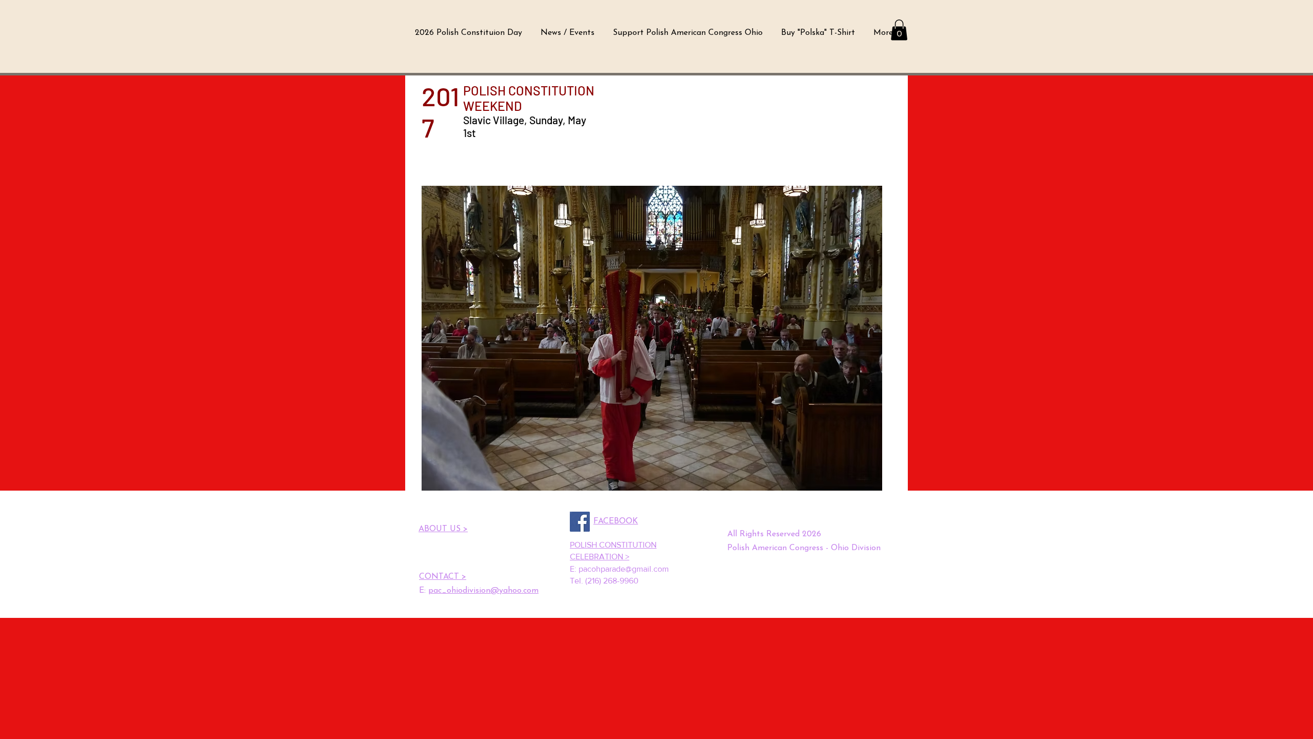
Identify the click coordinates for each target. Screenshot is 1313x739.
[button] (899, 30)
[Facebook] (580, 522)
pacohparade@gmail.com (624, 569)
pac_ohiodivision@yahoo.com (483, 591)
